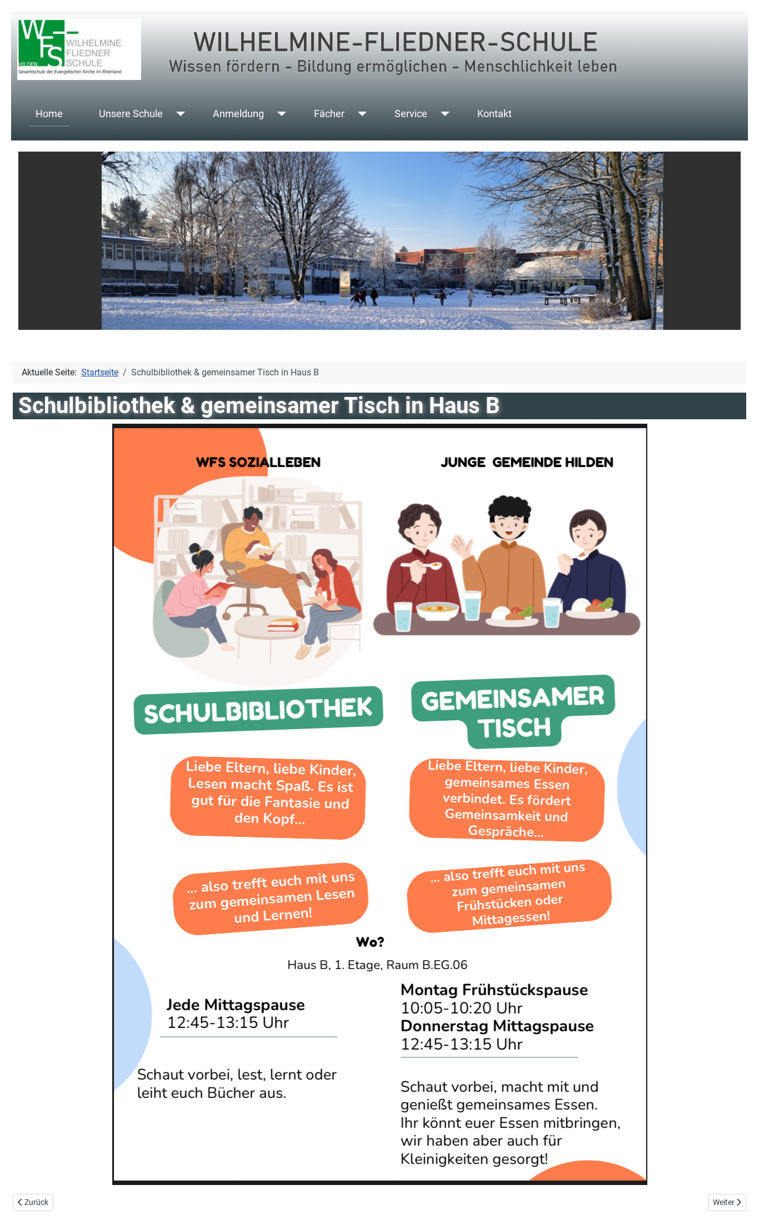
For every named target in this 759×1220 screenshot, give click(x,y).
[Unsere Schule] (178, 114)
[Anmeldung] (279, 114)
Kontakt (494, 113)
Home (49, 113)
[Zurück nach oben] (739, 1199)
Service (411, 113)
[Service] (443, 114)
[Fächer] (360, 114)
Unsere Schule (131, 113)
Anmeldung (238, 113)
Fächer (329, 113)
